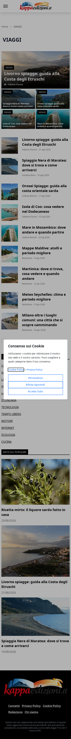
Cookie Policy (16, 369)
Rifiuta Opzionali (35, 384)
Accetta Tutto (35, 391)
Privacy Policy (34, 369)
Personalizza (35, 378)
